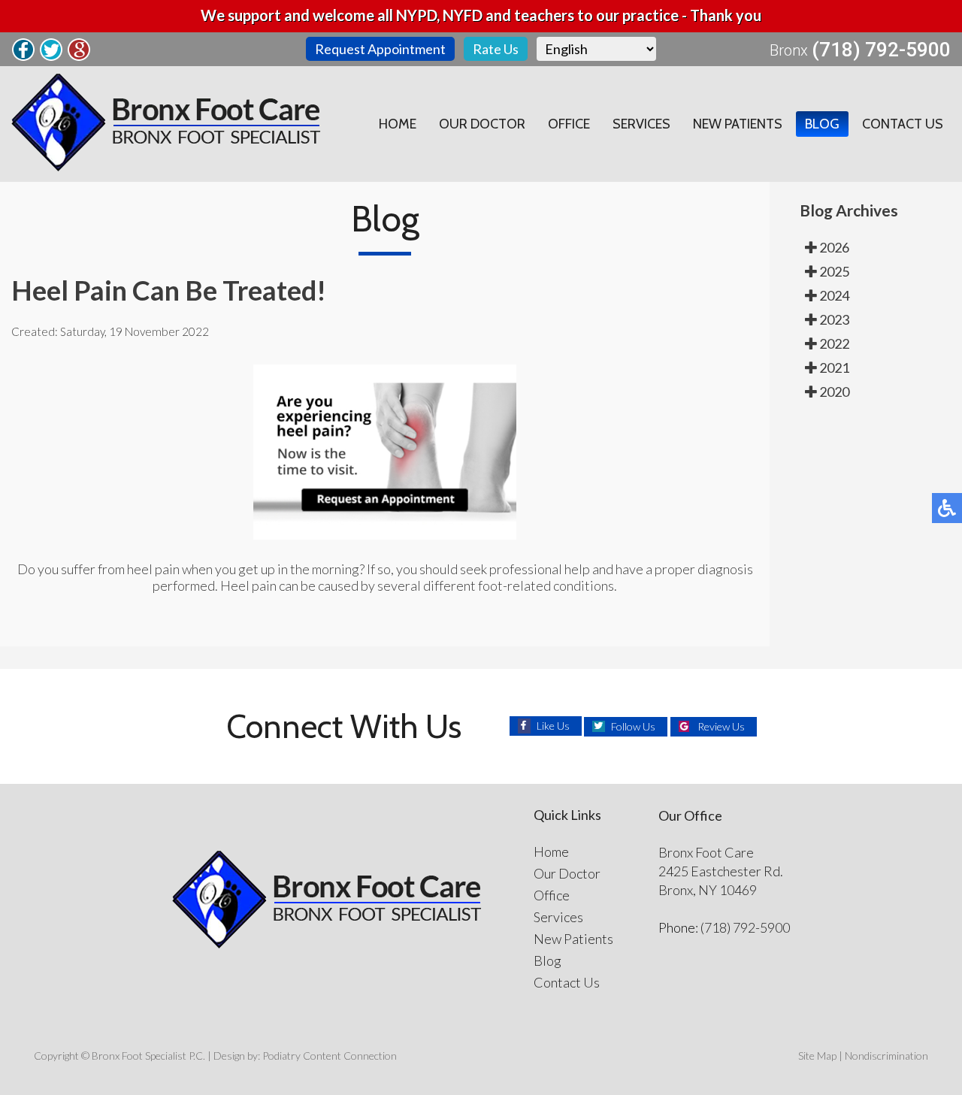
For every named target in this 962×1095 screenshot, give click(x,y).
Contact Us (902, 124)
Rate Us (496, 49)
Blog (822, 124)
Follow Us (633, 726)
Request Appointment (380, 49)
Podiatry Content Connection (329, 1055)
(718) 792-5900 (881, 49)
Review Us (721, 726)
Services (641, 124)
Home (397, 124)
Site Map (817, 1055)
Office (569, 124)
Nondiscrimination (886, 1055)
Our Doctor (482, 124)
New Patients (737, 124)
